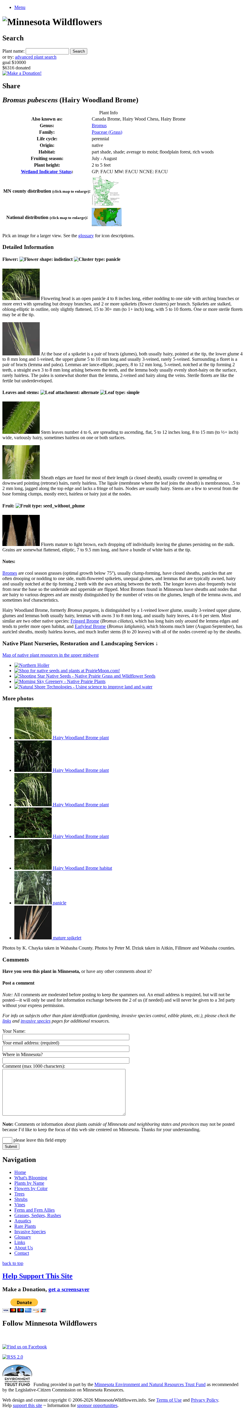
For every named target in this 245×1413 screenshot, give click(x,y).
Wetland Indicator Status (46, 171)
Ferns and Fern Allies (34, 1210)
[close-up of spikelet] (21, 353)
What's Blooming (30, 1177)
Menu (19, 7)
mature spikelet (66, 937)
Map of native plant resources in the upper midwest (50, 655)
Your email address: (20, 1042)
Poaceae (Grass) (107, 132)
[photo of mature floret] (21, 544)
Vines (19, 1204)
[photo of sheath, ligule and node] (21, 477)
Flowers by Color (31, 1188)
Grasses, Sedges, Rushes (37, 1215)
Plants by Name (29, 1183)
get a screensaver (68, 1289)
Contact (21, 1253)
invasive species (35, 1020)
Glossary (22, 1236)
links (6, 1020)
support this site (27, 1405)
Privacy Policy (204, 1400)
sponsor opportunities (97, 1405)
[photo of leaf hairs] (21, 432)
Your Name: (13, 1031)
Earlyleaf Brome (90, 626)
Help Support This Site (37, 1276)
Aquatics (22, 1220)
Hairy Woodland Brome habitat (82, 868)
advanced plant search (35, 57)
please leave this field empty (39, 1140)
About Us (23, 1247)
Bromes (9, 573)
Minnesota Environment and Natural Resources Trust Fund (150, 1384)
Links (19, 1242)
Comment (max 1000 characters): (33, 1066)
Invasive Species (30, 1231)
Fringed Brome (85, 620)
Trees (19, 1193)
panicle (59, 902)
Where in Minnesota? (22, 1054)
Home (20, 1172)
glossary (86, 235)
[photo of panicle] (21, 298)
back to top (12, 1263)
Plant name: (13, 51)
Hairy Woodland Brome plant (80, 737)
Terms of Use (169, 1400)
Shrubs (20, 1199)
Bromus (99, 125)
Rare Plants (25, 1226)
